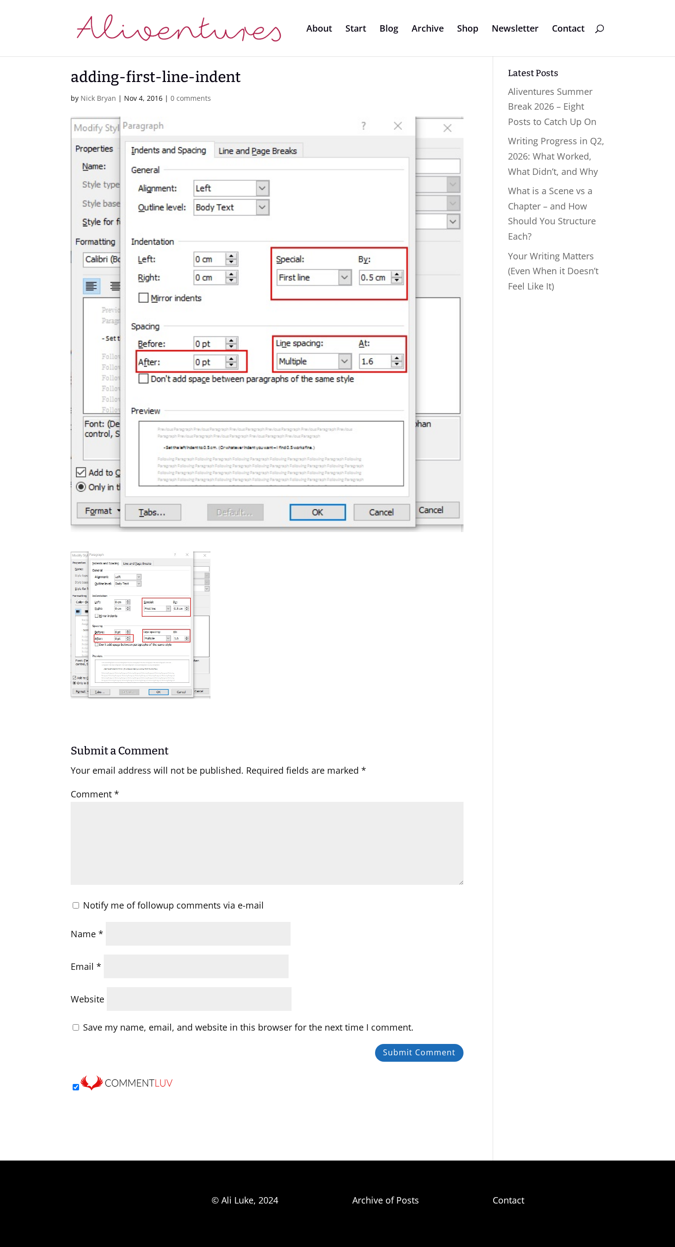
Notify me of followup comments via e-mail (173, 905)
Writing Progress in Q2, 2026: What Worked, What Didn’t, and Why (556, 156)
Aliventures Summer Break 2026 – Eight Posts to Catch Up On (552, 106)
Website (87, 999)
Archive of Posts (385, 1200)
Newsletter (515, 29)
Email (86, 966)
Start (355, 29)
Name (87, 934)
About (319, 29)
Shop (467, 29)
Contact (568, 29)
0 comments (190, 98)
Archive (428, 29)
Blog (389, 29)
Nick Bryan (98, 98)
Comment (95, 794)
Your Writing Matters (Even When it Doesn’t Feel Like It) (553, 271)
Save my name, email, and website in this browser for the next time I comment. (248, 1027)
